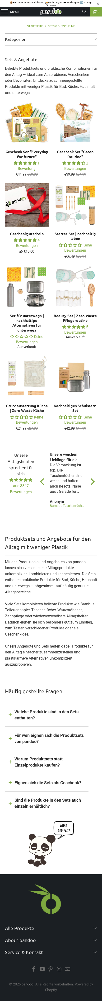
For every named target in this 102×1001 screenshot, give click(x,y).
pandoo (27, 984)
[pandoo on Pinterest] (50, 969)
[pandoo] (51, 11)
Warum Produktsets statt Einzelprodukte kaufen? (38, 761)
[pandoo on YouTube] (42, 969)
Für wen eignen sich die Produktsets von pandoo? (49, 738)
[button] (25, 163)
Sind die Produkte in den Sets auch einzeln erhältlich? (47, 803)
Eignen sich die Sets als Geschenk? (47, 782)
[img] (21, 480)
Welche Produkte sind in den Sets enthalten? (46, 714)
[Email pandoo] (67, 969)
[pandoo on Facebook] (33, 969)
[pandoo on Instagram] (59, 969)
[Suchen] (84, 11)
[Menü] (2, 11)
